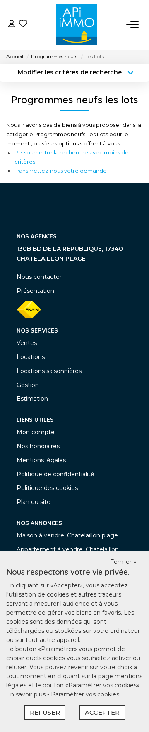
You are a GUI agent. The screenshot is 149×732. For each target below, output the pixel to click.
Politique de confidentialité (55, 474)
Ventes (27, 343)
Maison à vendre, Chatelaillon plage (67, 535)
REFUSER (45, 712)
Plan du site (33, 502)
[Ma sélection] (23, 24)
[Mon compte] (11, 24)
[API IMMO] (77, 24)
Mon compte (36, 432)
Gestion (28, 385)
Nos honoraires (38, 446)
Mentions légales (41, 460)
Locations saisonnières (49, 371)
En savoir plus (26, 694)
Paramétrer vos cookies (85, 694)
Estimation (32, 398)
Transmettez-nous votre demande (60, 170)
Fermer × (123, 562)
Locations (31, 357)
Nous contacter (39, 276)
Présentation (35, 291)
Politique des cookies (47, 488)
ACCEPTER (102, 712)
